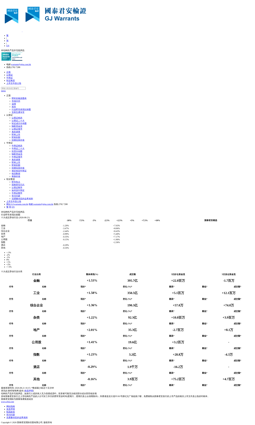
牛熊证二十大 (18, 148)
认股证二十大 (18, 120)
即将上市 (16, 134)
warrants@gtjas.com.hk (21, 64)
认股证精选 (17, 118)
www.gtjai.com (7, 402)
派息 (14, 107)
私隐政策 (10, 412)
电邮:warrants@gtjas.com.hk (41, 204)
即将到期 (16, 137)
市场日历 (16, 101)
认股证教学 (17, 187)
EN (7, 46)
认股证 (9, 75)
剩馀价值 (16, 176)
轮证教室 (10, 80)
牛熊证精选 (17, 146)
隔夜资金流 (17, 126)
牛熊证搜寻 (17, 157)
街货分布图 (17, 151)
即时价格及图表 (19, 98)
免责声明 (29, 391)
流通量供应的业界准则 (22, 199)
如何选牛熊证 (18, 190)
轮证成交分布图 (19, 123)
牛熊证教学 (17, 193)
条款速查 (16, 132)
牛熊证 (9, 78)
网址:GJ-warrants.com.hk (17, 204)
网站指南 (10, 406)
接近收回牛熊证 (19, 171)
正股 (8, 72)
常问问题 (16, 196)
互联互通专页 (18, 112)
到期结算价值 (18, 140)
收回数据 (16, 173)
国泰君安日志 (18, 185)
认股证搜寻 (17, 129)
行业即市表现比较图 (21, 109)
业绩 (14, 104)
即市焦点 (16, 182)
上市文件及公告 (13, 83)
